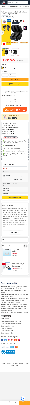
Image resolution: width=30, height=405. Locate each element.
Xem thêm (14, 232)
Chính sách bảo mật (7, 330)
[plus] (6, 75)
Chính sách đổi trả (6, 328)
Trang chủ (5, 6)
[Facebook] (2, 340)
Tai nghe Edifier (14, 6)
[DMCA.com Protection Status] (6, 316)
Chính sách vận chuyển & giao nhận (11, 323)
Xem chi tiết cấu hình (15, 197)
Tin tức (4, 239)
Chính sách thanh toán (7, 326)
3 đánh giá (12, 17)
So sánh (6, 16)
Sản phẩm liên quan (8, 246)
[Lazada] (19, 340)
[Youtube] (12, 340)
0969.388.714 (13, 118)
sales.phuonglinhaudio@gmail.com (15, 308)
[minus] (3, 75)
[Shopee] (15, 340)
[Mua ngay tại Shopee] (15, 109)
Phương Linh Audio (19, 363)
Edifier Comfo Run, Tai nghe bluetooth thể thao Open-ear (18, 265)
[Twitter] (5, 340)
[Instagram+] (9, 340)
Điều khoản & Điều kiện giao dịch (11, 321)
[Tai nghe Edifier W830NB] (7, 252)
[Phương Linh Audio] (3, 2)
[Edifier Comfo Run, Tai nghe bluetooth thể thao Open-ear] (7, 266)
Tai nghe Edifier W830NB (16, 250)
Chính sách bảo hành (7, 333)
